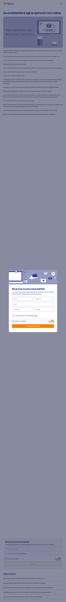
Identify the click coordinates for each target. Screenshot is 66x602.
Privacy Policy (34, 315)
